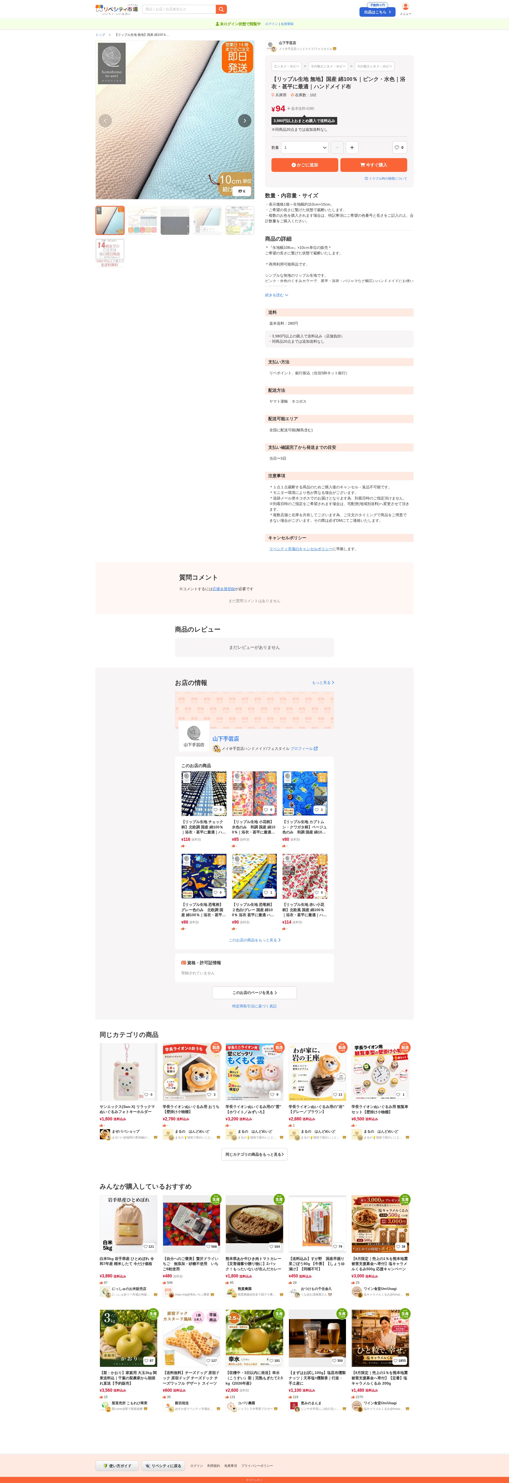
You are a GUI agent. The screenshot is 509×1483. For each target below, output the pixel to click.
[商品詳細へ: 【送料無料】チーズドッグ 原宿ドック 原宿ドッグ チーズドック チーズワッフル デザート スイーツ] (192, 1364)
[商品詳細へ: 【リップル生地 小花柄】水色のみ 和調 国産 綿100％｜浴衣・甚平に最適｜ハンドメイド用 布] (254, 813)
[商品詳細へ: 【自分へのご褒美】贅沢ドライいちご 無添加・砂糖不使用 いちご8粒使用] (192, 1249)
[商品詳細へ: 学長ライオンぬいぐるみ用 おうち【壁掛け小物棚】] (192, 1097)
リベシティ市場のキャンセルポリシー (300, 549)
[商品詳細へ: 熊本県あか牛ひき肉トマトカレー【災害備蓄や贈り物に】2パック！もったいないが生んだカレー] (254, 1249)
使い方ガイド (120, 1466)
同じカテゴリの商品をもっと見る (253, 1154)
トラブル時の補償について (388, 178)
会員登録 (287, 24)
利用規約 (213, 1466)
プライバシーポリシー (257, 1466)
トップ (100, 35)
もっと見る (321, 682)
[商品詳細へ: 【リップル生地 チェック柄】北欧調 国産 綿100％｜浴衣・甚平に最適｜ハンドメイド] (204, 813)
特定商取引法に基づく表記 (254, 1006)
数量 (275, 147)
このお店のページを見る (252, 992)
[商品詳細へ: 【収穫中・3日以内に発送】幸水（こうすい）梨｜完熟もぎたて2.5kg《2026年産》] (254, 1364)
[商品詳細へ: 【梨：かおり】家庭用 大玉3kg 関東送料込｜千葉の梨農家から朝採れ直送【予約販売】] (128, 1364)
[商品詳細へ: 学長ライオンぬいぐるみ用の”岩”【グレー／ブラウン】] (317, 1097)
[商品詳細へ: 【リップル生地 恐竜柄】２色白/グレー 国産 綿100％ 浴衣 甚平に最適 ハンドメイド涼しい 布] (254, 895)
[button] (211, 9)
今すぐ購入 (376, 165)
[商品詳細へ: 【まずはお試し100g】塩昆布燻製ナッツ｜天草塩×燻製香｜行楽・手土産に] (317, 1364)
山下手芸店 (226, 739)
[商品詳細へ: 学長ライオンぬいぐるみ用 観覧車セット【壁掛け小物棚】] (380, 1097)
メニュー (405, 13)
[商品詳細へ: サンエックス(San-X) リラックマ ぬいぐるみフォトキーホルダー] (128, 1097)
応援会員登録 (224, 589)
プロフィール (302, 748)
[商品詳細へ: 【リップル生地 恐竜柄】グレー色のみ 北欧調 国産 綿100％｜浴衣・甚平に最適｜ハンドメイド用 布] (204, 895)
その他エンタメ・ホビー (328, 66)
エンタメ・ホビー (286, 66)
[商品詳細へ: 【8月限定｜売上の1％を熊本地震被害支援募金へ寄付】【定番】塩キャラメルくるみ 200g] (380, 1364)
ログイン (271, 24)
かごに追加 (307, 165)
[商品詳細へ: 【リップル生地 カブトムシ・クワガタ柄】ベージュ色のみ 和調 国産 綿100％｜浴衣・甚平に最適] (305, 813)
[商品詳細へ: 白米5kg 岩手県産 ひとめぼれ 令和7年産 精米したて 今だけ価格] (128, 1249)
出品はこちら (375, 10)
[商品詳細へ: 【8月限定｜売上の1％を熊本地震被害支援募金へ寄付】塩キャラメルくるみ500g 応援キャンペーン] (380, 1249)
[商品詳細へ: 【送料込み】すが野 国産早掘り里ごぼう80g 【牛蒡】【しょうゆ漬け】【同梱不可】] (317, 1249)
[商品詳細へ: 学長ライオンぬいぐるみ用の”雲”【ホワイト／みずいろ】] (254, 1097)
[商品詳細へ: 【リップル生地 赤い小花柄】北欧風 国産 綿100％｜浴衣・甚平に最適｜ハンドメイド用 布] (305, 895)
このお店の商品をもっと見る (253, 940)
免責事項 (230, 1466)
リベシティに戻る (166, 1466)
